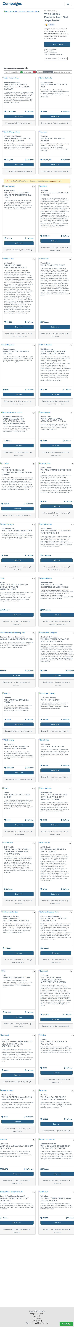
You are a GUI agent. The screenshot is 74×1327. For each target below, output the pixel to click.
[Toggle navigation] (68, 4)
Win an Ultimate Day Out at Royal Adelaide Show (54, 640)
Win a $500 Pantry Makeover (16, 531)
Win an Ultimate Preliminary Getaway (15, 266)
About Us (37, 1316)
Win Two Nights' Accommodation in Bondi (16, 919)
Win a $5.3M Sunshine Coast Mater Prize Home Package (17, 86)
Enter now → (57, 44)
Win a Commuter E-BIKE (52, 265)
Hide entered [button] (48, 72)
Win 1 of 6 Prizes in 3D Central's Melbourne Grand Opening (16, 472)
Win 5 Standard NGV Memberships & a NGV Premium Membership (14, 421)
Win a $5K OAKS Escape (52, 746)
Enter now (19, 116)
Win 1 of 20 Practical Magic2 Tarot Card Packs (55, 532)
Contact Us (37, 1318)
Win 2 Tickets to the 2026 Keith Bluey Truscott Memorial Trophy (53, 797)
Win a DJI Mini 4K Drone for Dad (16, 639)
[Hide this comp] (33, 789)
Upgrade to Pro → (55, 181)
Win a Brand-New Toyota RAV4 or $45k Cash (17, 139)
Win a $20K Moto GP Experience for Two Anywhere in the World (53, 979)
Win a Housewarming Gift (16, 977)
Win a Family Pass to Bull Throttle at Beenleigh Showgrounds (17, 851)
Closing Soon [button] (29, 72)
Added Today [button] (16, 72)
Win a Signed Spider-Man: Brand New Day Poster (53, 352)
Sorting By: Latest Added (62, 72)
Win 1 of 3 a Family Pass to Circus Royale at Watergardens (14, 587)
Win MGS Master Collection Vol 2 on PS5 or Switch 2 (55, 1147)
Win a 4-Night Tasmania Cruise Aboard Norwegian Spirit (18, 195)
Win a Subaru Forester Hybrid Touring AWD (16, 747)
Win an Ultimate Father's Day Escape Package (55, 1199)
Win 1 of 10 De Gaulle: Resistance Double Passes (54, 586)
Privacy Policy (37, 1321)
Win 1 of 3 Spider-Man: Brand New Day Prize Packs (16, 1098)
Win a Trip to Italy (50, 700)
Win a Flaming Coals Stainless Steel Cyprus (53, 420)
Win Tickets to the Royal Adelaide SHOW (53, 919)
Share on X (63, 58)
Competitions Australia (40, 1323)
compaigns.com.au (37, 1314)
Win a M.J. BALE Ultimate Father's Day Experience (53, 1098)
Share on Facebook (51, 58)
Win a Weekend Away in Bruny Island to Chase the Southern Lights (17, 1043)
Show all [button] (7, 72)
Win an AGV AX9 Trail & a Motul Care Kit (53, 850)
